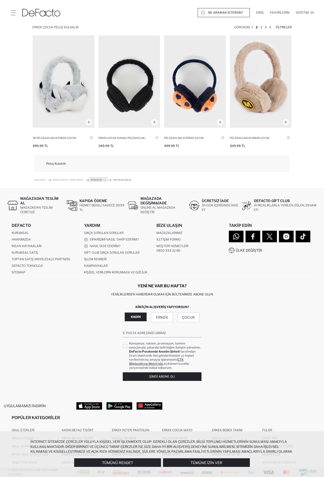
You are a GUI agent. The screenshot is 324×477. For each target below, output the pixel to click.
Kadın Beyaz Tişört (78, 430)
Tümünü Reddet (117, 463)
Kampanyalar (96, 266)
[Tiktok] (303, 236)
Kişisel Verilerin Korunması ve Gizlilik (115, 272)
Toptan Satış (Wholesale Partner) (41, 259)
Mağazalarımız (169, 233)
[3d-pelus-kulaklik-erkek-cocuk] (63, 81)
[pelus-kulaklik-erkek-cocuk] (195, 81)
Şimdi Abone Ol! (162, 376)
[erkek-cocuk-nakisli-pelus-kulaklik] (129, 81)
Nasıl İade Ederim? (104, 246)
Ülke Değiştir (249, 250)
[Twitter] (269, 236)
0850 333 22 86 (168, 250)
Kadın (136, 317)
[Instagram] (286, 236)
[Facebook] (253, 236)
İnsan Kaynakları (27, 246)
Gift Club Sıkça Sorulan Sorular (111, 252)
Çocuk (188, 317)
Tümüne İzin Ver (206, 463)
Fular (267, 430)
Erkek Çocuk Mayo (177, 430)
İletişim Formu (168, 239)
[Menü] (13, 13)
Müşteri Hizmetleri (172, 246)
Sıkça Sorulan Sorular (104, 233)
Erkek (162, 317)
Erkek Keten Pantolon (130, 430)
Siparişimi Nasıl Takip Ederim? (113, 239)
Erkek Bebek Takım (227, 430)
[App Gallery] (149, 406)
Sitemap (18, 272)
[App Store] (89, 406)
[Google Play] (119, 406)
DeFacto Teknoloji (27, 266)
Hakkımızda (21, 239)
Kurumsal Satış (25, 252)
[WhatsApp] (236, 236)
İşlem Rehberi (95, 259)
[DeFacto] (41, 12)
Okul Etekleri (23, 430)
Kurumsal (20, 233)
